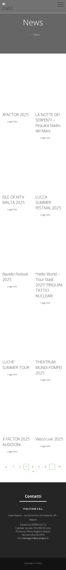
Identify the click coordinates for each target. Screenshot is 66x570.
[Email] (38, 544)
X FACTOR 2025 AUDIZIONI (16, 441)
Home (29, 34)
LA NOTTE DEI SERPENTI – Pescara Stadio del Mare (48, 123)
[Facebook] (33, 544)
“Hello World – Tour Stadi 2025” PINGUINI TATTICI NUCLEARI (49, 285)
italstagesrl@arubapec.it (35, 538)
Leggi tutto (12, 121)
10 (59, 466)
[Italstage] (8, 8)
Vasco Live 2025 (49, 439)
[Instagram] (28, 544)
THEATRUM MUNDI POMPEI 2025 (49, 367)
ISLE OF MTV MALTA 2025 (14, 199)
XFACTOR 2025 (16, 114)
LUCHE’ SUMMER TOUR (16, 364)
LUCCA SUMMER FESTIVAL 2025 (48, 202)
